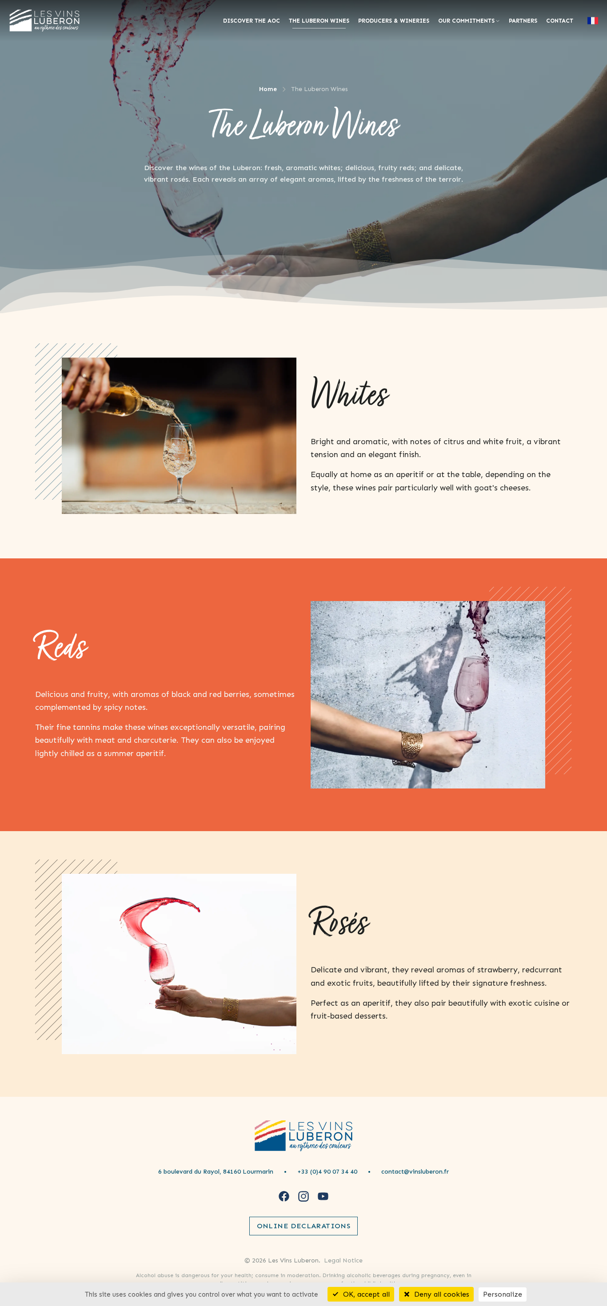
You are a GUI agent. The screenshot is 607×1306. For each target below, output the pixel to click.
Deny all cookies (440, 1294)
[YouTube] (323, 1196)
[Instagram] (303, 1196)
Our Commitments (466, 20)
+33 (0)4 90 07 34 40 (327, 1171)
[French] (592, 20)
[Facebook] (284, 1196)
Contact (559, 20)
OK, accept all (365, 1294)
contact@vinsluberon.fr (415, 1171)
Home (268, 89)
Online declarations (304, 1226)
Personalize (502, 1294)
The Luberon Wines (319, 20)
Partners (523, 20)
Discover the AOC (251, 20)
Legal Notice (343, 1260)
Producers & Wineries (393, 20)
